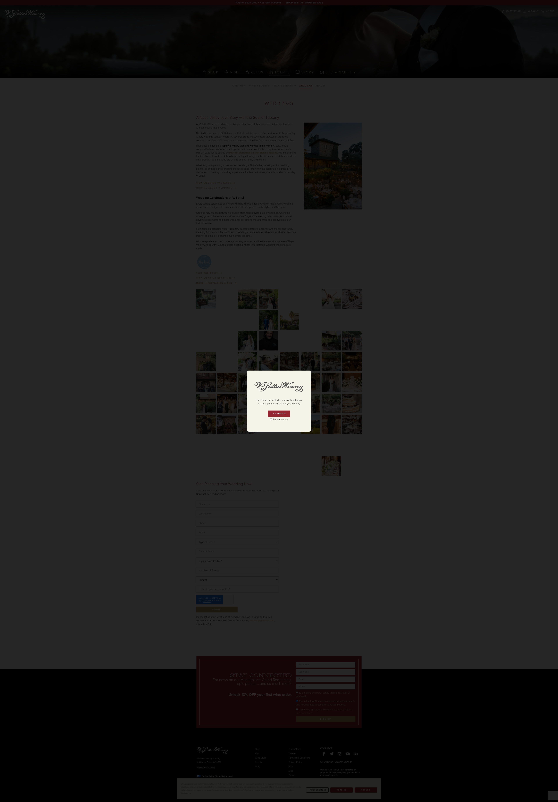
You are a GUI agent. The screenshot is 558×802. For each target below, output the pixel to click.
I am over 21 (279, 414)
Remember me (280, 419)
